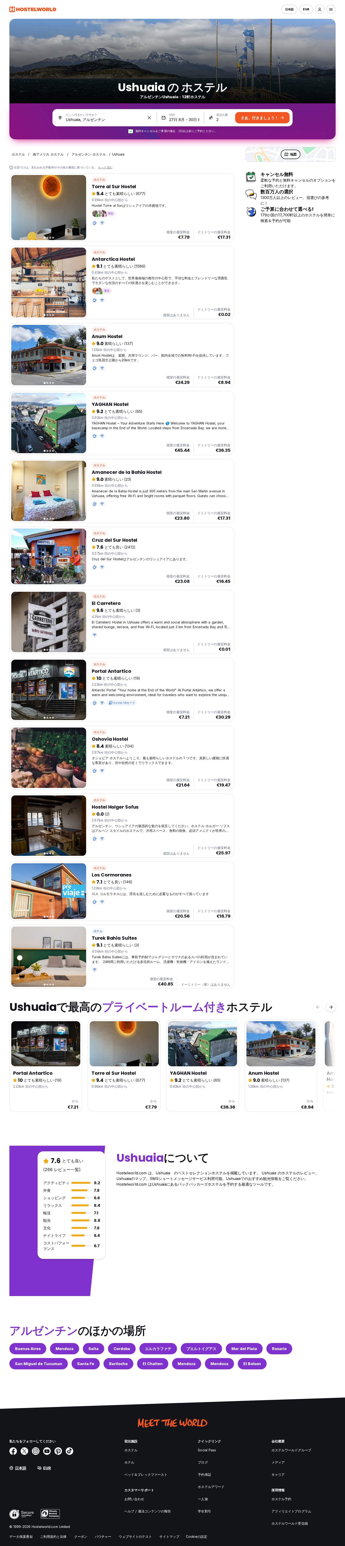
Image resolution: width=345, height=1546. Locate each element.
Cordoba (122, 1348)
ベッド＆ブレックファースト (145, 1474)
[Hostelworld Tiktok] (69, 1451)
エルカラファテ (158, 1348)
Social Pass (207, 1450)
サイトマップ (169, 1536)
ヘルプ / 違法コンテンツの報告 (147, 1511)
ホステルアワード (211, 1487)
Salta (93, 1348)
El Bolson (252, 1363)
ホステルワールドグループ (291, 1450)
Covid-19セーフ (124, 703)
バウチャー (103, 1536)
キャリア (278, 1474)
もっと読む (105, 167)
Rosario (279, 1348)
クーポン (80, 1536)
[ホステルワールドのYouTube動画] (47, 1451)
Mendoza (64, 1348)
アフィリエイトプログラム (291, 1511)
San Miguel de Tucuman (38, 1363)
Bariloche (118, 1363)
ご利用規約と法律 (53, 1536)
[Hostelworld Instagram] (35, 1451)
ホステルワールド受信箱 (290, 1523)
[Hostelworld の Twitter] (24, 1451)
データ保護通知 (21, 1536)
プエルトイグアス (201, 1348)
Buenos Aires (28, 1348)
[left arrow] (317, 1007)
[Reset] (149, 117)
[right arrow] (331, 1007)
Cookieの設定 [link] (196, 1536)
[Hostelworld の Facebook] (13, 1451)
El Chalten (153, 1363)
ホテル (98, 931)
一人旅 (203, 1499)
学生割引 (204, 1511)
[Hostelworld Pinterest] (58, 1451)
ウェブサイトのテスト (135, 1536)
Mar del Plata (244, 1348)
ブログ (203, 1462)
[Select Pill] (319, 9)
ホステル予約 (281, 1499)
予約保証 (204, 1474)
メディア (278, 1462)
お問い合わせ (134, 1499)
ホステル (99, 179)
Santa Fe (85, 1363)
